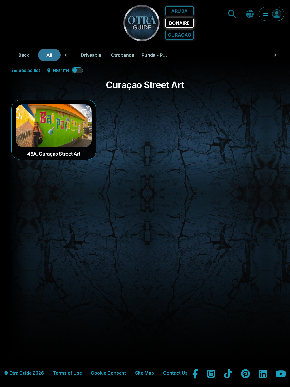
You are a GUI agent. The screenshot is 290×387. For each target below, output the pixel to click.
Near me (61, 70)
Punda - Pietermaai (156, 55)
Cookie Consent (108, 373)
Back (23, 55)
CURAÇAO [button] (179, 35)
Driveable (91, 55)
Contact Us (175, 373)
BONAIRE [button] (179, 23)
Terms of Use (67, 373)
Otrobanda (122, 55)
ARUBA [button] (179, 11)
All (49, 55)
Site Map (144, 373)
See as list (29, 70)
